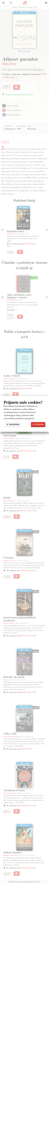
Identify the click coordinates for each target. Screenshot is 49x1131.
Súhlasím (39, 424)
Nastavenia (14, 424)
